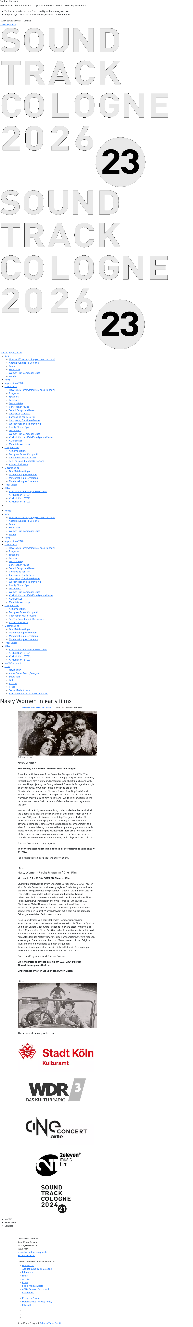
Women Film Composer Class (24, 372)
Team (12, 366)
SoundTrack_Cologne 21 (44, 707)
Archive (31, 707)
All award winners (18, 464)
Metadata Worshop (19, 444)
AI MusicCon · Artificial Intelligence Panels (31, 437)
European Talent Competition (24, 454)
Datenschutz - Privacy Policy (37, 1301)
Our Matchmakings (19, 471)
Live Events (15, 430)
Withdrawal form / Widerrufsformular (37, 1261)
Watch (12, 376)
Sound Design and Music (22, 410)
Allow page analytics (11, 20)
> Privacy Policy (8, 24)
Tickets (22, 868)
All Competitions (18, 450)
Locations (14, 400)
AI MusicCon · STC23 (20, 501)
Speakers (14, 396)
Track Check (11, 484)
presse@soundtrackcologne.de (32, 1252)
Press (25, 1282)
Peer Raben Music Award (22, 457)
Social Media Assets (32, 1285)
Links (25, 1275)
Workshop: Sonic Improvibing (25, 423)
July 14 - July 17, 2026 (11, 352)
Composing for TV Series (22, 416)
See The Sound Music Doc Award (26, 461)
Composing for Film (19, 413)
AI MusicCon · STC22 (20, 498)
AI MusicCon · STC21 (20, 494)
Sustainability (16, 403)
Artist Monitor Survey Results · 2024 (28, 491)
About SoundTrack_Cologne (24, 362)
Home (24, 707)
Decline (27, 20)
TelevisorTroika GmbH (50, 1323)
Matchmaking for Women (23, 474)
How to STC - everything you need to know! (32, 359)
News (7, 379)
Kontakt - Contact (31, 1298)
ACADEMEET (15, 440)
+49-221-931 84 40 (26, 1255)
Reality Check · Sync (19, 427)
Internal (26, 1305)
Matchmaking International (23, 477)
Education (14, 369)
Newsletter (28, 1265)
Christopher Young (19, 406)
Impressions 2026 (14, 383)
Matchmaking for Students (23, 481)
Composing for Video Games (24, 420)
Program (14, 393)
